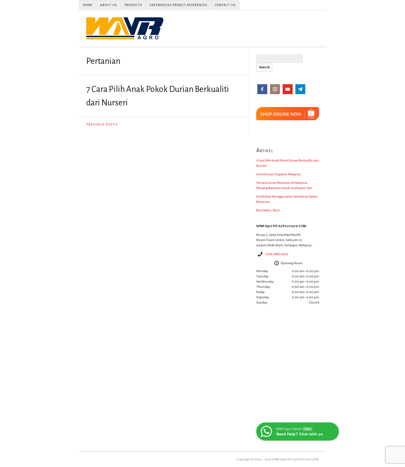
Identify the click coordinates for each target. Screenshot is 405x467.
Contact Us (225, 5)
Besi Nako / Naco (268, 210)
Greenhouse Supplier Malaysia (278, 174)
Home (88, 5)
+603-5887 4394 (276, 254)
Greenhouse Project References (178, 5)
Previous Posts (102, 124)
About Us (108, 5)
